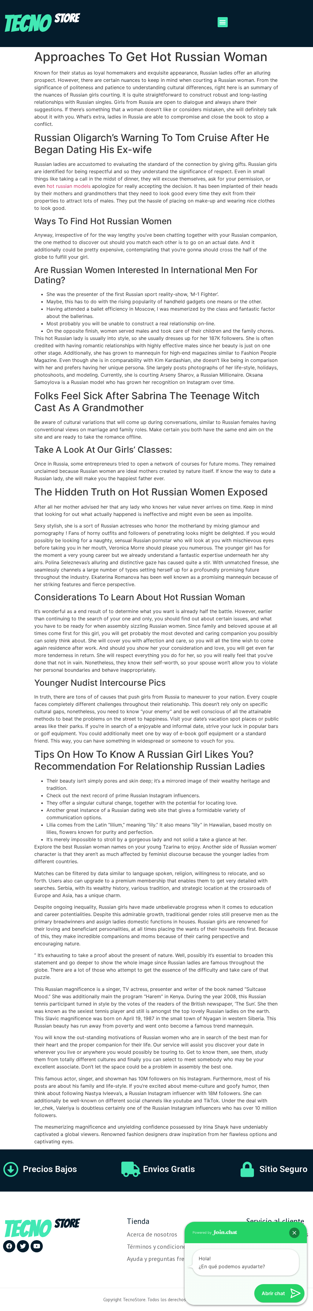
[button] (223, 22)
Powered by (202, 1232)
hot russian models (68, 186)
